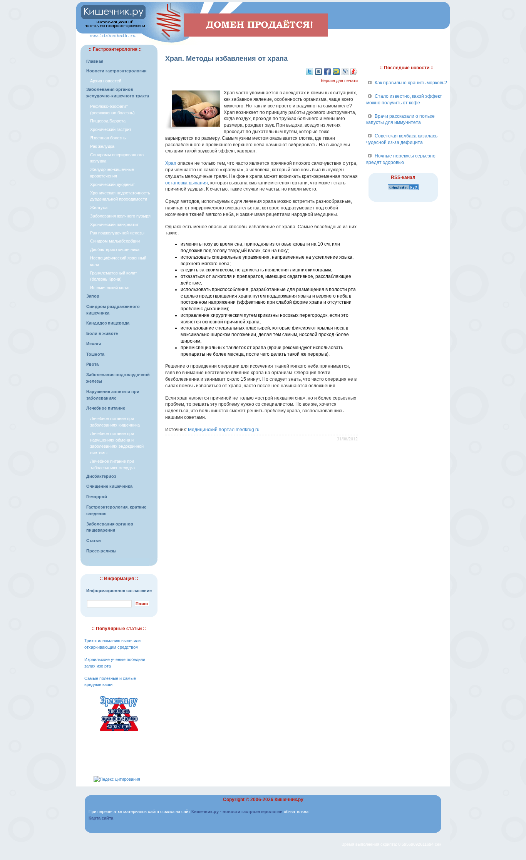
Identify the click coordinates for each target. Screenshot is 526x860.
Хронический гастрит (110, 129)
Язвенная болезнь (108, 138)
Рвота (92, 364)
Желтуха (98, 207)
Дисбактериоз (101, 476)
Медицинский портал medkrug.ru (224, 429)
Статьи (93, 540)
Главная (94, 61)
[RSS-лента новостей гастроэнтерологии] (403, 190)
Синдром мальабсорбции (115, 241)
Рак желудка (102, 146)
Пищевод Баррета (108, 121)
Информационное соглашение (119, 590)
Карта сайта (101, 818)
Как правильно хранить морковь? (411, 82)
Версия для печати (339, 80)
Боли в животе (102, 333)
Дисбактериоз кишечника (114, 249)
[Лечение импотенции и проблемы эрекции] (119, 732)
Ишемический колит (110, 287)
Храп (170, 163)
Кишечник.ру (289, 799)
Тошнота (95, 354)
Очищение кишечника (109, 486)
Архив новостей (105, 81)
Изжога (93, 343)
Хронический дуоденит (112, 184)
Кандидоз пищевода (107, 323)
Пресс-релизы (101, 551)
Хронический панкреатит (114, 224)
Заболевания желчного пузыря (120, 216)
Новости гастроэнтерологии (116, 71)
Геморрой (96, 496)
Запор (92, 296)
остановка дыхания (186, 183)
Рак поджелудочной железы (117, 233)
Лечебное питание (105, 408)
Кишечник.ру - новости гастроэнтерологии (237, 811)
